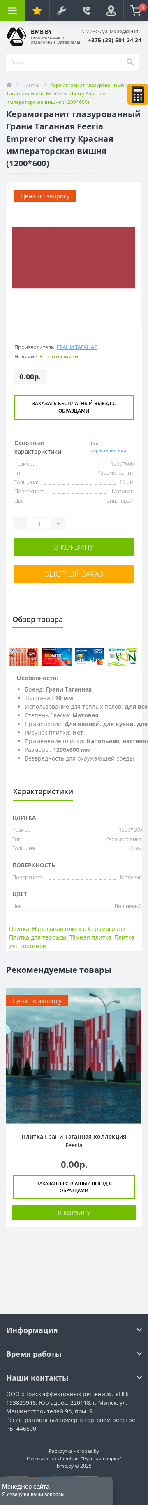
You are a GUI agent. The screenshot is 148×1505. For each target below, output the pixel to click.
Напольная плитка (58, 929)
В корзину (74, 547)
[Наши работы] (61, 10)
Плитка (31, 84)
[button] (115, 40)
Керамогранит (108, 929)
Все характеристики (108, 446)
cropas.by (88, 1451)
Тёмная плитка (90, 937)
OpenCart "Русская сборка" (89, 1458)
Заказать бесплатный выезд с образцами (74, 407)
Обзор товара (37, 619)
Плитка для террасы (38, 937)
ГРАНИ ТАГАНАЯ (77, 347)
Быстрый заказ (74, 574)
